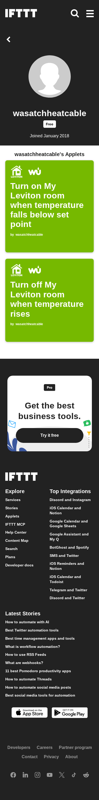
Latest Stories (22, 613)
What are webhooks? (24, 663)
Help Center (15, 532)
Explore (15, 491)
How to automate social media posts (38, 687)
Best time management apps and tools (40, 638)
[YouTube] (50, 775)
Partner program (75, 747)
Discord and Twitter (67, 598)
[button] (90, 14)
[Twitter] (62, 775)
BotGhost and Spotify (69, 547)
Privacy (51, 756)
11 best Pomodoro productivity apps (38, 671)
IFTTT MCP (15, 524)
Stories (11, 508)
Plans (10, 556)
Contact (29, 756)
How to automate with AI (27, 622)
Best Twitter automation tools (32, 630)
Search (11, 549)
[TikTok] (74, 775)
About (71, 756)
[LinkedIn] (25, 775)
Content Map (17, 540)
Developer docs (19, 565)
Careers (45, 747)
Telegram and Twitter (68, 590)
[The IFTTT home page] (21, 13)
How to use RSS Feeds (25, 654)
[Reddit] (86, 775)
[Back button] (9, 39)
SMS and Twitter (64, 555)
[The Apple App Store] (30, 713)
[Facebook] (13, 775)
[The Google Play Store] (70, 713)
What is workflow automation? (32, 646)
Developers (18, 747)
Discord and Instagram (70, 500)
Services (13, 500)
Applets (12, 516)
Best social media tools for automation (40, 695)
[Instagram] (37, 775)
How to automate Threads (28, 679)
